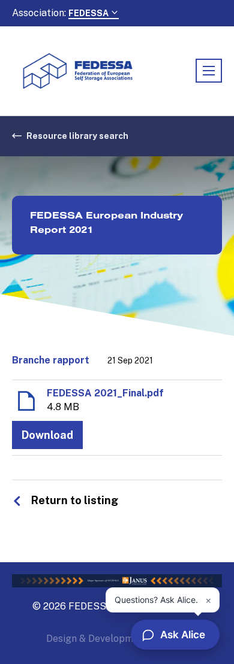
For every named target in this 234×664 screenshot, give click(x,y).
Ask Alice (182, 635)
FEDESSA (89, 13)
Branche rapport (50, 360)
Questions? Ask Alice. (156, 600)
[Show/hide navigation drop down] (209, 71)
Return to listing (74, 500)
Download (47, 435)
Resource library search (77, 136)
